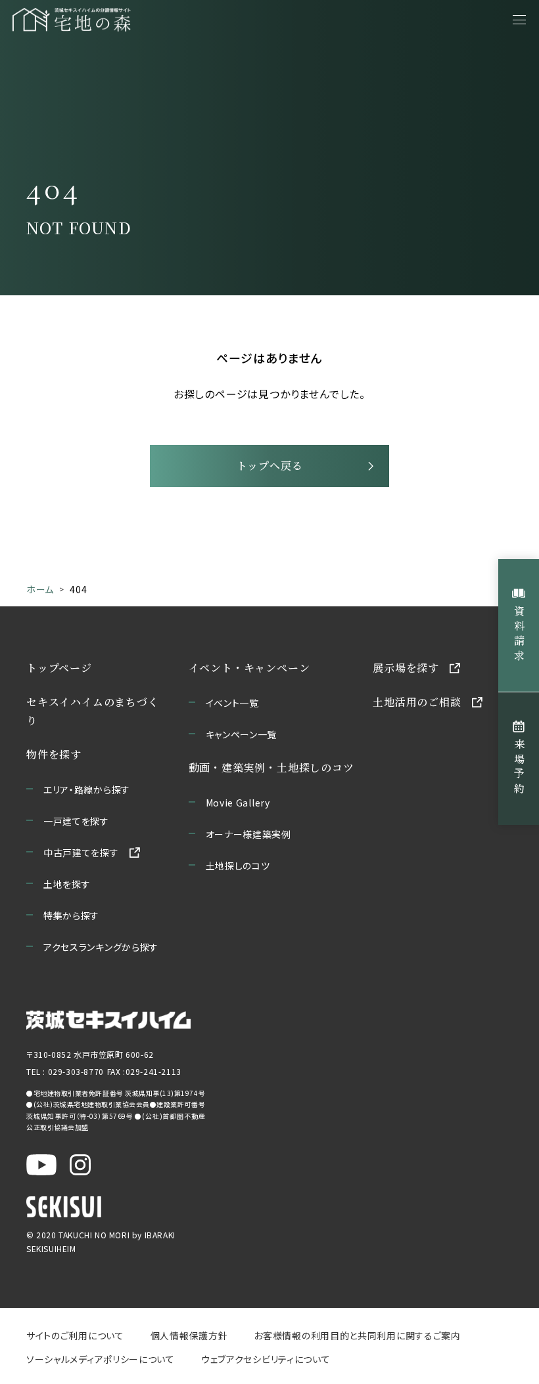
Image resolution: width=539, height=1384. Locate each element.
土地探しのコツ (238, 865)
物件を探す (54, 754)
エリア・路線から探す (86, 789)
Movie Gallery (238, 802)
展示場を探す (406, 667)
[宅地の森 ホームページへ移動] (113, 19)
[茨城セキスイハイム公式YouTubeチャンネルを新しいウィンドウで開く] (41, 1164)
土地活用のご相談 (417, 701)
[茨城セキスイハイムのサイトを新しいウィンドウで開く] (108, 1020)
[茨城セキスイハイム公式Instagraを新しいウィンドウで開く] (80, 1164)
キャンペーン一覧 (241, 734)
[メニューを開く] (519, 19)
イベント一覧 (232, 702)
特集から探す (71, 915)
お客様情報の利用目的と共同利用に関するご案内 (357, 1335)
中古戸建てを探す (81, 852)
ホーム (40, 589)
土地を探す (67, 884)
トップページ (59, 667)
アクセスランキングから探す (100, 947)
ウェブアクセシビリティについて (266, 1359)
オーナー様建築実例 (248, 834)
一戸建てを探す (76, 821)
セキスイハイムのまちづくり (92, 711)
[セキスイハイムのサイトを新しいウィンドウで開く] (63, 1206)
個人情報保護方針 (189, 1335)
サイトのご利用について (75, 1335)
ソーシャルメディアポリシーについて (100, 1359)
